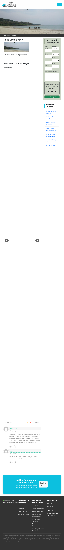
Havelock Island (22, 506)
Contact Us (49, 506)
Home (4, 35)
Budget (54, 46)
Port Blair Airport (51, 145)
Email (46, 60)
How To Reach (36, 506)
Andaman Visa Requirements (36, 515)
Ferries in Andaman (38, 509)
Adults (54, 52)
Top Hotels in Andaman (36, 520)
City (53, 63)
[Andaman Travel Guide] (9, 4)
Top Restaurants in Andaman (38, 525)
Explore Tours (43, 484)
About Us (49, 504)
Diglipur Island (22, 511)
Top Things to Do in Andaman (38, 530)
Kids (53, 58)
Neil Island (21, 509)
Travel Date (46, 47)
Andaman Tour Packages (16, 63)
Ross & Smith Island (24, 514)
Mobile (47, 66)
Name (46, 54)
